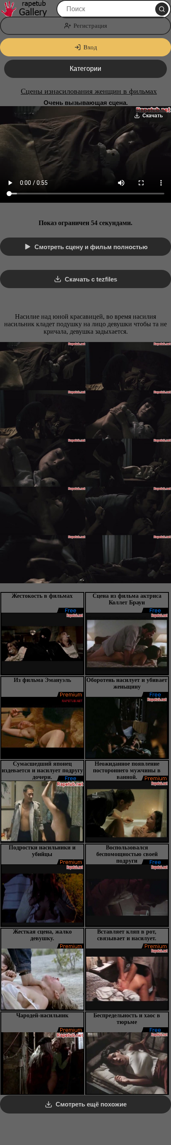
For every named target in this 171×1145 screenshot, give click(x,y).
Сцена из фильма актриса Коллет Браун (127, 599)
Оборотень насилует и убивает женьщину (126, 683)
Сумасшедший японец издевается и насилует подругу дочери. (42, 770)
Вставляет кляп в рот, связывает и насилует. (126, 935)
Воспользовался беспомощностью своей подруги (127, 854)
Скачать (152, 116)
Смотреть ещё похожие (91, 1104)
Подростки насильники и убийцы (42, 850)
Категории (85, 68)
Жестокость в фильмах (42, 596)
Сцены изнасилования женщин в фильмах (89, 91)
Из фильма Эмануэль (42, 680)
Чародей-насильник (42, 1015)
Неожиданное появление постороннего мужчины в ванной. (127, 770)
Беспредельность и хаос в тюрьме (126, 1018)
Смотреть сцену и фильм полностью (91, 246)
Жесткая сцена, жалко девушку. (42, 935)
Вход (90, 47)
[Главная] (27, 9)
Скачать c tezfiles (91, 279)
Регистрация (90, 25)
